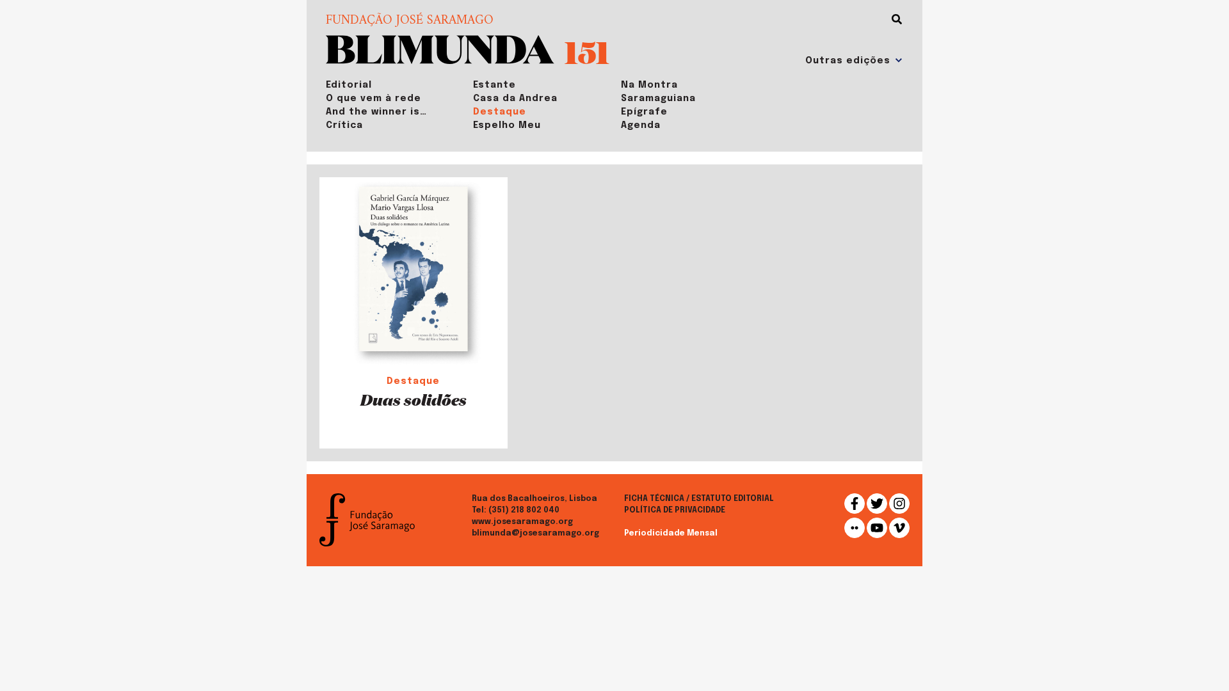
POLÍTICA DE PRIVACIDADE (674, 510)
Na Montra (649, 85)
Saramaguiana (658, 98)
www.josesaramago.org (522, 522)
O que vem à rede (373, 98)
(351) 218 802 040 (523, 510)
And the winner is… (376, 111)
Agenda (641, 125)
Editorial (349, 85)
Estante (494, 85)
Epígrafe (644, 111)
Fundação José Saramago (410, 21)
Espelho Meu (507, 125)
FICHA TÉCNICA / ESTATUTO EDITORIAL (699, 499)
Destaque (499, 111)
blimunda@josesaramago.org (535, 533)
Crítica (344, 125)
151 (587, 51)
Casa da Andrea (515, 98)
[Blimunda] (440, 48)
